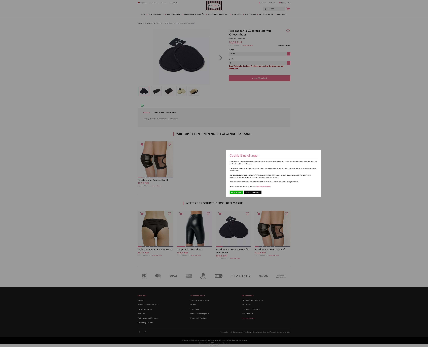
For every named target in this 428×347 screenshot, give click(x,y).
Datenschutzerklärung (263, 186)
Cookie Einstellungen (253, 192)
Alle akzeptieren (236, 192)
